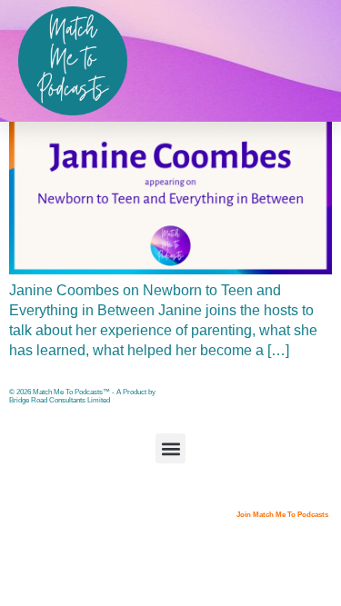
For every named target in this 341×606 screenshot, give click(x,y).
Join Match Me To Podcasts (282, 515)
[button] (170, 448)
